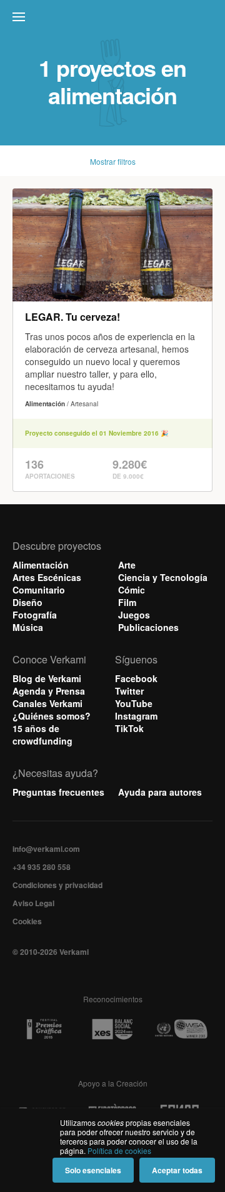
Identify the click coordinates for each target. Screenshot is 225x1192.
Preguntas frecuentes (58, 792)
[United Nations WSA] (180, 1029)
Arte (127, 565)
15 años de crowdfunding (42, 734)
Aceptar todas (177, 1170)
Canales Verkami (47, 703)
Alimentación (40, 565)
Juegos (134, 614)
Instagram (136, 716)
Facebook (136, 678)
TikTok (129, 728)
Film (127, 602)
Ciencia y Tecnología (163, 577)
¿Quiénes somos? (51, 716)
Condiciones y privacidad (57, 885)
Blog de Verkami (46, 678)
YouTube (133, 703)
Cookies (27, 921)
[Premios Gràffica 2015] (44, 1029)
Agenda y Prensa (48, 691)
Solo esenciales (93, 1170)
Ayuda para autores (160, 792)
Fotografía (34, 614)
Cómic (131, 590)
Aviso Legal (33, 903)
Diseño (27, 602)
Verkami (113, 20)
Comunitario (38, 590)
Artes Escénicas (46, 577)
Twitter (129, 691)
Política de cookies (119, 1150)
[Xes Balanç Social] (112, 1029)
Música (27, 627)
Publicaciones (148, 627)
